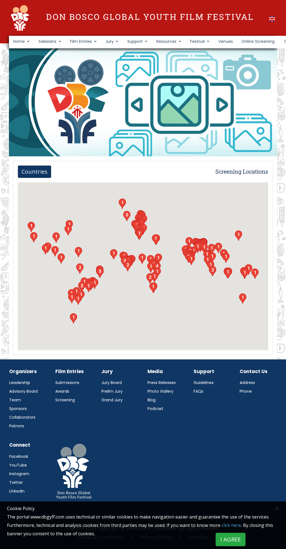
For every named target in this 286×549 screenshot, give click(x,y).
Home (19, 41)
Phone (246, 391)
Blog (151, 400)
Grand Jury (112, 400)
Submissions (67, 382)
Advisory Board (23, 391)
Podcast (155, 408)
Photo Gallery (160, 391)
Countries (34, 171)
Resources (166, 41)
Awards (62, 391)
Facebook (18, 456)
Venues (225, 41)
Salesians (47, 41)
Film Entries (81, 41)
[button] (272, 19)
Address (247, 382)
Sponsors (18, 408)
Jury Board (111, 382)
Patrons (16, 426)
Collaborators (22, 417)
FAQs (198, 391)
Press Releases (161, 382)
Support (135, 41)
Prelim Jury (112, 391)
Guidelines (204, 382)
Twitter (16, 482)
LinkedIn (17, 491)
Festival (197, 41)
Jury (110, 41)
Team (15, 400)
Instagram (19, 474)
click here (231, 525)
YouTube (18, 465)
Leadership (19, 382)
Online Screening (258, 41)
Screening (65, 400)
